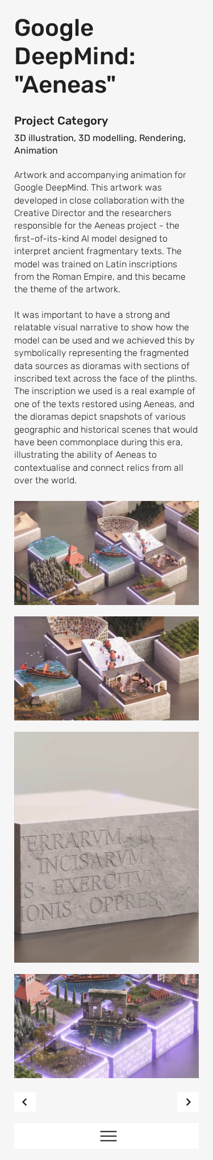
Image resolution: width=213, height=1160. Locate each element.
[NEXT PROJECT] (188, 1102)
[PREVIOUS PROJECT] (25, 1102)
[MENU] (106, 1136)
